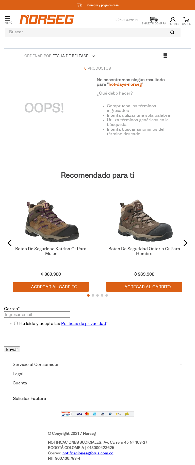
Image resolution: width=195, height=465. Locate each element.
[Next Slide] (185, 242)
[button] (88, 295)
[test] (97, 414)
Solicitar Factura (29, 399)
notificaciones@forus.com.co (87, 453)
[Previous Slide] (9, 242)
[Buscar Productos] (173, 32)
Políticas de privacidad (83, 324)
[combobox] (93, 32)
